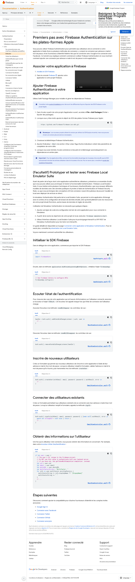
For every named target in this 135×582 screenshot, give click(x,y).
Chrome (62, 570)
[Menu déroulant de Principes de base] (25, 12)
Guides (31, 546)
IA (30, 13)
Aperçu (4, 13)
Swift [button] (36, 251)
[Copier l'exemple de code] (111, 122)
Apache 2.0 (45, 528)
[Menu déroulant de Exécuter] (56, 12)
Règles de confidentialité (52, 578)
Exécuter (51, 13)
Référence (64, 13)
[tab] (36, 250)
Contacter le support (106, 546)
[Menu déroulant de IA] (33, 12)
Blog (101, 2)
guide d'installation (55, 104)
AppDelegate (100, 258)
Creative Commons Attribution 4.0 (85, 526)
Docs (32, 2)
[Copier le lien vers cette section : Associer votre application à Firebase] (88, 66)
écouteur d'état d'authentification (53, 444)
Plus (42, 2)
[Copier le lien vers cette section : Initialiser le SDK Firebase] (71, 240)
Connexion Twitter (43, 514)
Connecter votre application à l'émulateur (84, 226)
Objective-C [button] (46, 251)
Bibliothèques (33, 555)
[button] (11, 31)
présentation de (63, 228)
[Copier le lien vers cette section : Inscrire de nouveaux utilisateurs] (81, 358)
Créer (22, 2)
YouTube (67, 555)
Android (53, 570)
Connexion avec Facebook (46, 511)
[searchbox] (13, 19)
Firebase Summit (69, 549)
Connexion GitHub (43, 518)
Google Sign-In (42, 507)
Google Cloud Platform (86, 570)
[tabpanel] (73, 258)
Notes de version (105, 555)
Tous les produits (102, 570)
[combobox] (67, 2)
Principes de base (17, 13)
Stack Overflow (104, 549)
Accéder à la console (113, 2)
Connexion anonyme (44, 521)
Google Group (104, 552)
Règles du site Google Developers (79, 528)
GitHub (31, 558)
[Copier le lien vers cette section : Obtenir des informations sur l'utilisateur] (93, 437)
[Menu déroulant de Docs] (36, 2)
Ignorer (113, 32)
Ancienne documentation (108, 562)
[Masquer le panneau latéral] (24, 578)
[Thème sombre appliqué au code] (108, 122)
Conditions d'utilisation (36, 578)
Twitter (66, 552)
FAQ (101, 558)
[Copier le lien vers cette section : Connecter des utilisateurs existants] (86, 398)
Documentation (9, 8)
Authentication (27, 8)
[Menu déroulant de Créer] (26, 2)
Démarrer (125, 32)
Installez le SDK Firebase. (46, 72)
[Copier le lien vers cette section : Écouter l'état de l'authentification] (84, 294)
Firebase (35, 32)
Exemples (74, 13)
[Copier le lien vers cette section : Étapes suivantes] (59, 495)
